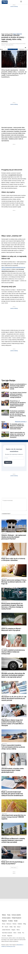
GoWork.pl (3, 946)
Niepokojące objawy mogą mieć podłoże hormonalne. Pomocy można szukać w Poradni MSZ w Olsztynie (12, 722)
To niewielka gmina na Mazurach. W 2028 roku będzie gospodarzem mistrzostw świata (17, 426)
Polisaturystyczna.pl (11, 946)
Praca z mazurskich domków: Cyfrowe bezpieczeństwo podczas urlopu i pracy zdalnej (13, 747)
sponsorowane (4, 533)
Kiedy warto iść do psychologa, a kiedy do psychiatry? (12, 863)
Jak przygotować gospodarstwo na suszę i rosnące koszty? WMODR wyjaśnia (13, 817)
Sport (14, 33)
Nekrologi (19, 33)
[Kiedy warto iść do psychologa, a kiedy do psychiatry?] (14, 852)
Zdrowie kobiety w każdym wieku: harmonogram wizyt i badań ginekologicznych (12, 770)
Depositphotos (20, 944)
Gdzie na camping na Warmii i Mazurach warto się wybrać (11, 629)
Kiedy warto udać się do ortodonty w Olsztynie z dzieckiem (13, 559)
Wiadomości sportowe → (21, 421)
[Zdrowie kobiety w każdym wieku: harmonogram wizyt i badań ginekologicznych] (14, 759)
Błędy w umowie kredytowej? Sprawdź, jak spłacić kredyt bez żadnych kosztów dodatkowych (12, 793)
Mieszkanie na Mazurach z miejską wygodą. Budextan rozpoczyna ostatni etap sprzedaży (13, 840)
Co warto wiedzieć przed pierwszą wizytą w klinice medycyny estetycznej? (13, 652)
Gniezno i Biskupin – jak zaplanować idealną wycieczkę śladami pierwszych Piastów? (13, 537)
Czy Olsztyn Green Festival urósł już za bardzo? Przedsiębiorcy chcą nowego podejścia (18, 395)
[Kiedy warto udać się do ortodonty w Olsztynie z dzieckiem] (14, 549)
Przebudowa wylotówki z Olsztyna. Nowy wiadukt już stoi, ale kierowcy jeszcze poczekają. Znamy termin (18, 414)
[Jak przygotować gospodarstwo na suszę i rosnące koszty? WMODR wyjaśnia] (14, 805)
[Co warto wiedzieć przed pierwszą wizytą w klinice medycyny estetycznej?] (14, 640)
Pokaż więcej (13, 867)
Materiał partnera (5, 43)
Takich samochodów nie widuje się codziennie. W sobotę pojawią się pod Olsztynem (17, 435)
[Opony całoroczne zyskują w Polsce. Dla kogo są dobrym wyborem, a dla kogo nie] (14, 570)
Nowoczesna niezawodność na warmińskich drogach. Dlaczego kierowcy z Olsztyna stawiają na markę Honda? (12, 606)
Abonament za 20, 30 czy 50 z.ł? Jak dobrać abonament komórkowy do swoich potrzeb (13, 698)
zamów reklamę (14, 6)
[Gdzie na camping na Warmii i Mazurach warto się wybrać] (14, 619)
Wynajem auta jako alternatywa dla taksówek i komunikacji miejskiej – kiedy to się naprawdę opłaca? (13, 675)
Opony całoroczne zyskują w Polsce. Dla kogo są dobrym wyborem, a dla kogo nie (14, 582)
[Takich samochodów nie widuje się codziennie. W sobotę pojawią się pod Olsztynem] (5, 434)
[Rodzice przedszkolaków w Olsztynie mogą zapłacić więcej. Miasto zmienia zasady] (5, 386)
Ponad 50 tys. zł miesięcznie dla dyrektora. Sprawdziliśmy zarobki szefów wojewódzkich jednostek (18, 404)
